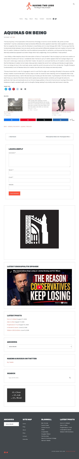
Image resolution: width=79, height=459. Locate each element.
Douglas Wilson (45, 434)
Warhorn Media (45, 440)
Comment (12, 153)
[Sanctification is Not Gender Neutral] (63, 104)
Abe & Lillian (11, 322)
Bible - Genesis (8, 126)
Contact (25, 436)
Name (11, 170)
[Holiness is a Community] (40, 104)
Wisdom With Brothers (13, 330)
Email (11, 177)
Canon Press (45, 425)
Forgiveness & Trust (13, 324)
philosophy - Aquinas (19, 126)
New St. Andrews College (48, 438)
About (24, 430)
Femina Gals (45, 436)
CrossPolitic (44, 432)
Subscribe (25, 439)
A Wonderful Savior (12, 327)
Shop (24, 433)
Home (24, 423)
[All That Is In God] (15, 104)
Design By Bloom (70, 451)
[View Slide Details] (39, 229)
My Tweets (10, 362)
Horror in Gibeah (12, 319)
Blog (24, 426)
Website (11, 184)
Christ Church (45, 427)
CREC (43, 429)
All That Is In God (8, 112)
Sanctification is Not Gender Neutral (61, 112)
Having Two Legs (39, 6)
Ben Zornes (44, 423)
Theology (29, 126)
